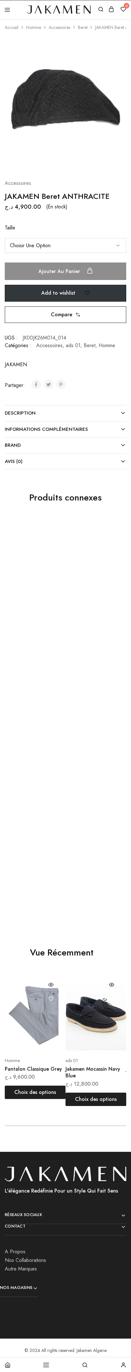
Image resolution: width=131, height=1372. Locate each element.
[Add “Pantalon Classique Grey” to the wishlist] (51, 998)
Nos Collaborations (25, 1260)
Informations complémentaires (46, 429)
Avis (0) (14, 461)
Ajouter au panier (60, 271)
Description (20, 413)
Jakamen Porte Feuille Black (30, 612)
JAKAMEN (16, 364)
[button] (65, 315)
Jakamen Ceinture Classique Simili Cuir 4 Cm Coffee (91, 615)
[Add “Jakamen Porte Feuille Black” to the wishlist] (46, 543)
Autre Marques (21, 1268)
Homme (33, 27)
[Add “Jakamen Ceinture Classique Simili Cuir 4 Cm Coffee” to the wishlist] (107, 543)
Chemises (13, 865)
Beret (82, 27)
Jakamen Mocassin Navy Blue (93, 1072)
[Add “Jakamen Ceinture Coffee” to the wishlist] (107, 808)
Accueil (11, 27)
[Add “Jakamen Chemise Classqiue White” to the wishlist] (46, 808)
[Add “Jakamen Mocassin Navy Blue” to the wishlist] (111, 998)
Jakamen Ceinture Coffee (86, 877)
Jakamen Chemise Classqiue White (25, 877)
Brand (13, 445)
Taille (10, 227)
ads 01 (73, 345)
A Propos (15, 1251)
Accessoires (59, 27)
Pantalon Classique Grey (33, 1069)
